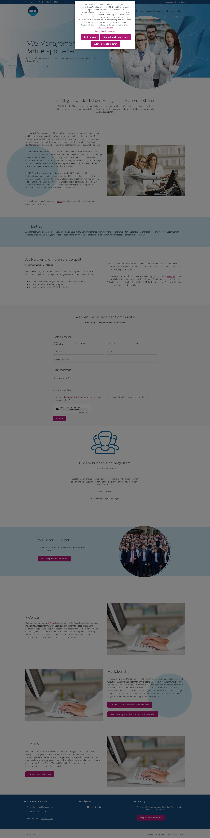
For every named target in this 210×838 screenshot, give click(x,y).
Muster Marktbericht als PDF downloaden (129, 704)
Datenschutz (160, 834)
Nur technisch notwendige (115, 37)
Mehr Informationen (105, 27)
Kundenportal (170, 2)
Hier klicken (74, 409)
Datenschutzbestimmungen (79, 397)
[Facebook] (84, 808)
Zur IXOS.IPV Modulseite (39, 774)
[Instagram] (92, 808)
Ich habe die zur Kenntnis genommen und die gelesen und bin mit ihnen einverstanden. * (102, 398)
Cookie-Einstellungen (175, 834)
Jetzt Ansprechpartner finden (54, 558)
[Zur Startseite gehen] (33, 11)
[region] (105, 490)
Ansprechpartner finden (151, 817)
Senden (59, 418)
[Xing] (100, 808)
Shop (183, 2)
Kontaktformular (47, 818)
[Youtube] (88, 808)
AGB (123, 397)
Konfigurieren (90, 37)
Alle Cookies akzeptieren (105, 44)
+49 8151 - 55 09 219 (36, 811)
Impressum (148, 834)
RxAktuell (171, 276)
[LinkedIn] (96, 808)
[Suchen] (179, 11)
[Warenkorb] (182, 11)
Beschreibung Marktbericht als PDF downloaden (132, 714)
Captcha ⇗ (84, 412)
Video (59, 201)
